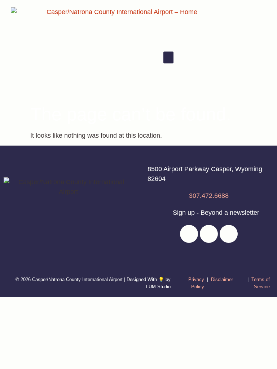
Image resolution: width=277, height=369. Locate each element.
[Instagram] (229, 234)
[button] (168, 57)
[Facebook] (189, 234)
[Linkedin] (209, 234)
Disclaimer (222, 279)
